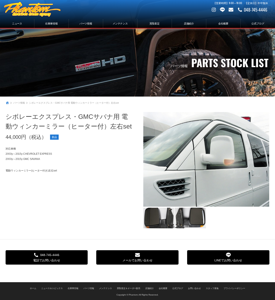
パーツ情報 (85, 23)
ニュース (17, 23)
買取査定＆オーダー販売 (129, 288)
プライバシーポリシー (234, 288)
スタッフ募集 (212, 288)
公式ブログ (257, 23)
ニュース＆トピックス (52, 288)
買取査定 (155, 23)
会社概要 (223, 23)
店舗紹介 (189, 23)
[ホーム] (7, 103)
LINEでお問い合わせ (228, 260)
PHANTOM (32, 9)
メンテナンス (120, 23)
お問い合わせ (231, 9)
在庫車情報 (51, 23)
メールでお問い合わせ (137, 260)
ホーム (33, 288)
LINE (222, 9)
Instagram (213, 9)
